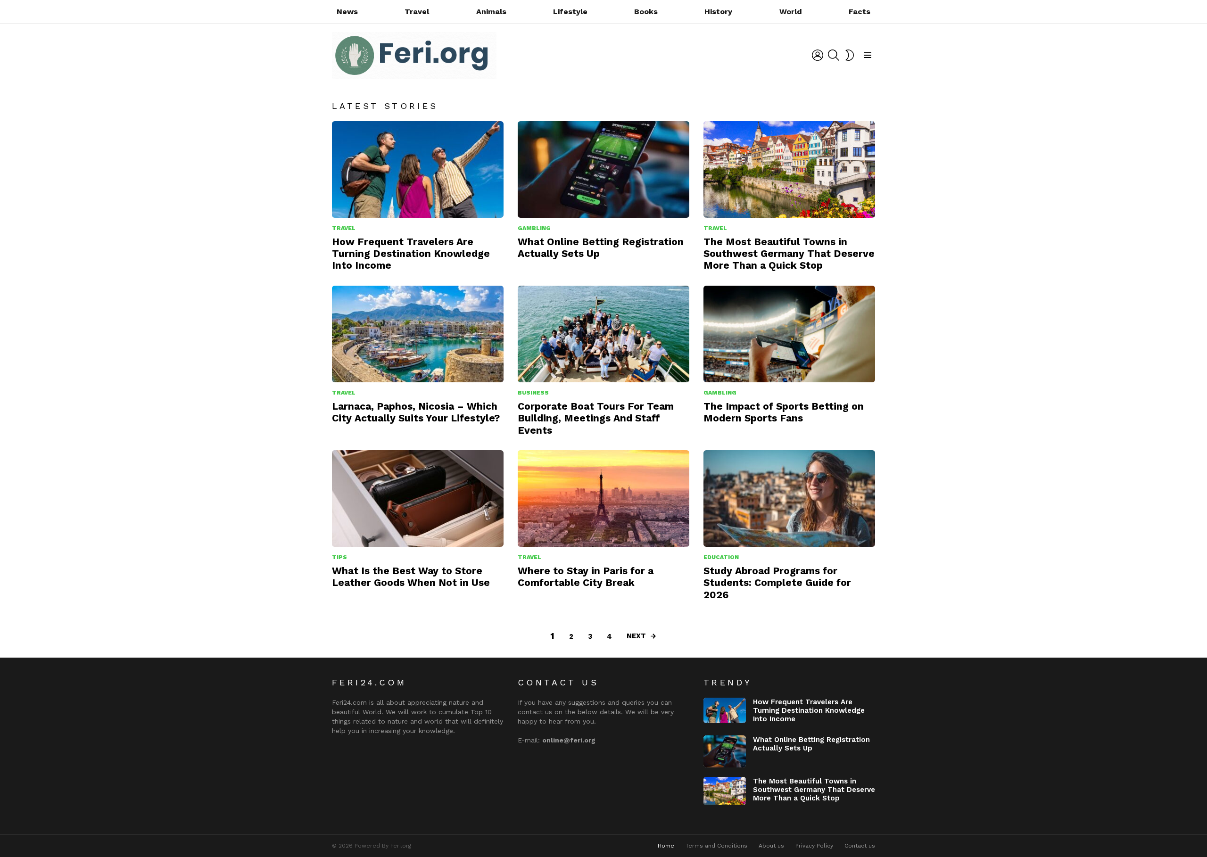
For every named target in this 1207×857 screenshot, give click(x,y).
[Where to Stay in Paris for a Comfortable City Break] (603, 498)
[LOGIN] (817, 55)
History (718, 11)
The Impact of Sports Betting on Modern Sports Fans (783, 412)
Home (666, 845)
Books (646, 11)
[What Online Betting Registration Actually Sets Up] (603, 169)
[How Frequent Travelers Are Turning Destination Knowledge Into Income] (418, 169)
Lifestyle (570, 11)
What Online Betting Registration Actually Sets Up (811, 743)
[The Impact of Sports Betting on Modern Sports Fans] (789, 334)
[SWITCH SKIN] (849, 55)
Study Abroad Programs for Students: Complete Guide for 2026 (777, 583)
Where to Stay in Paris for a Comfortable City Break (585, 576)
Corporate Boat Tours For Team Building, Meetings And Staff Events (596, 418)
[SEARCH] (833, 55)
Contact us (859, 845)
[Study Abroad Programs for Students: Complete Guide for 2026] (789, 498)
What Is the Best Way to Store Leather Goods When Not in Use (411, 576)
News (347, 11)
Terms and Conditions (716, 845)
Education (721, 557)
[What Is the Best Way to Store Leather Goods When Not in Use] (418, 498)
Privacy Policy (814, 845)
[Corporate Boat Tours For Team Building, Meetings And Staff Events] (603, 334)
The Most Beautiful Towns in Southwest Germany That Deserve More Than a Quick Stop (789, 254)
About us (771, 845)
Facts (859, 11)
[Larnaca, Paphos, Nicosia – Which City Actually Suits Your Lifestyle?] (418, 334)
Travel (417, 11)
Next (636, 636)
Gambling (534, 228)
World (790, 11)
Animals (491, 11)
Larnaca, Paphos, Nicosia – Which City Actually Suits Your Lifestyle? (416, 412)
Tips (339, 557)
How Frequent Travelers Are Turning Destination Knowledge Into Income (411, 254)
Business (533, 392)
